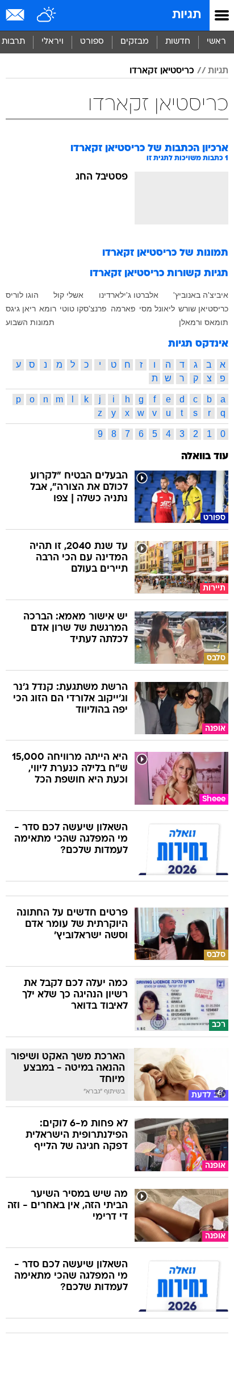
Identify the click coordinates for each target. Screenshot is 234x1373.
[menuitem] (177, 42)
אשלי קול (68, 294)
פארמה (123, 308)
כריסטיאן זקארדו (161, 71)
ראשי (216, 42)
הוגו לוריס (22, 294)
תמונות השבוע (30, 322)
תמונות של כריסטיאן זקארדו (165, 253)
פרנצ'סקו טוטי (83, 308)
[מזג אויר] (47, 15)
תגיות (186, 15)
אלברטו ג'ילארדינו (128, 294)
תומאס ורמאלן (203, 322)
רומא (47, 308)
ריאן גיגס (21, 308)
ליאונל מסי (157, 308)
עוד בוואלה (204, 456)
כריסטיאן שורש (203, 308)
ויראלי (52, 42)
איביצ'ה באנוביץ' (200, 294)
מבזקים (134, 42)
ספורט (92, 42)
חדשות (177, 42)
